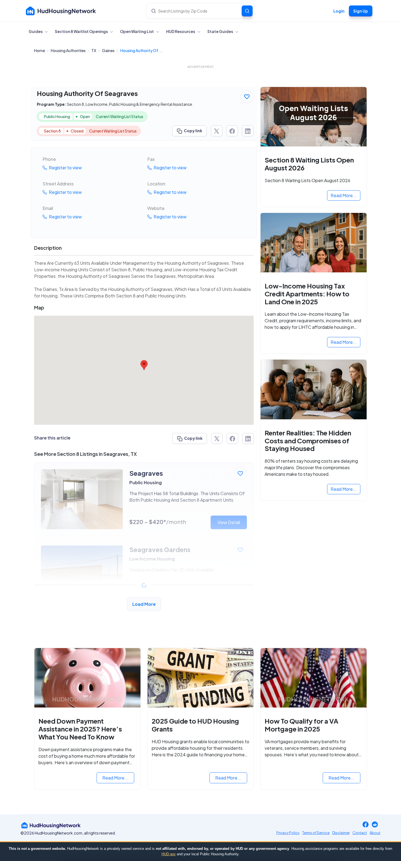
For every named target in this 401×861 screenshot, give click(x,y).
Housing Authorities (68, 50)
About (375, 832)
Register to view (65, 167)
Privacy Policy (288, 832)
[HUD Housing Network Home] (61, 11)
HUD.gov (168, 854)
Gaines (108, 50)
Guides (36, 31)
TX (94, 50)
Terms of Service (316, 832)
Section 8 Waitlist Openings (81, 31)
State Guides (220, 31)
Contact (359, 832)
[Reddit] (375, 825)
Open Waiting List (137, 31)
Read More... (344, 195)
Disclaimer (341, 832)
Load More (144, 604)
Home (40, 50)
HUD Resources (181, 31)
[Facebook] (366, 825)
